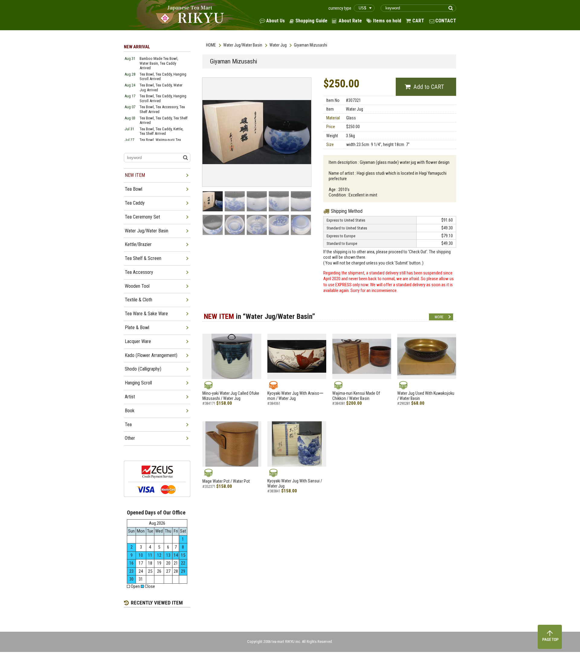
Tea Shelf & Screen (143, 258)
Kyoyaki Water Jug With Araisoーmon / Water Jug (295, 396)
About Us (275, 21)
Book (129, 410)
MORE (439, 317)
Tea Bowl (133, 189)
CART (418, 21)
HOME (211, 45)
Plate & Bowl (137, 327)
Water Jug (278, 45)
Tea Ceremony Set (142, 217)
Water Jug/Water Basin (242, 45)
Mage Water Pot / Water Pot (226, 481)
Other (130, 438)
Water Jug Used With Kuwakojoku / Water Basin (425, 396)
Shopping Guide (311, 21)
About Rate (350, 21)
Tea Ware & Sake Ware (146, 313)
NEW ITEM (135, 175)
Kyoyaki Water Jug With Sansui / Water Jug (294, 483)
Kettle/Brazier (138, 244)
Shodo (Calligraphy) (143, 369)
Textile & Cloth (138, 300)
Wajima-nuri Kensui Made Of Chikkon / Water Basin (356, 396)
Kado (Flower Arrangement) (151, 355)
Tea (128, 424)
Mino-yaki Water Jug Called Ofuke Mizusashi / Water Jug (230, 396)
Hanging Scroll (138, 383)
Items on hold (387, 21)
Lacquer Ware (138, 341)
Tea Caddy (135, 203)
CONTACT (445, 21)
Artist (130, 397)
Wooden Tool (137, 286)
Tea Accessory (139, 272)
